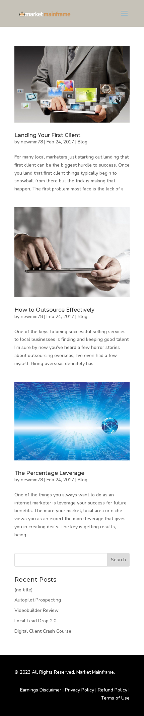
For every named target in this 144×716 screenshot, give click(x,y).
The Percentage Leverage (49, 473)
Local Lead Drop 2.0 (35, 621)
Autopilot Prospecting (37, 600)
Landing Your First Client (47, 135)
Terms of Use (115, 698)
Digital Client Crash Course (42, 631)
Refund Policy (112, 690)
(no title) (23, 590)
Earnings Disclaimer (40, 690)
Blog (82, 142)
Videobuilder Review (36, 610)
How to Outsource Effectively (54, 310)
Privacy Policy (79, 690)
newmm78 (32, 142)
